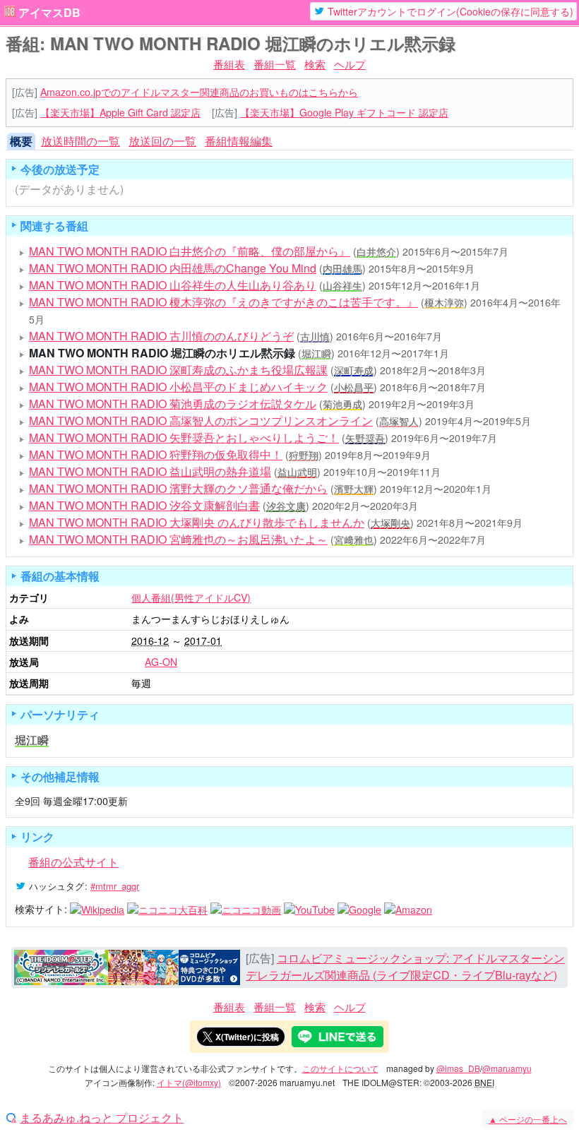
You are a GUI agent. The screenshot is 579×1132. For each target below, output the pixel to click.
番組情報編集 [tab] (239, 141)
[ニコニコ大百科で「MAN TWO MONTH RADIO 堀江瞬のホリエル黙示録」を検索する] (167, 909)
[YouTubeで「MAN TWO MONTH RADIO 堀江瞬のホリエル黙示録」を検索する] (309, 909)
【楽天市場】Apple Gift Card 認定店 (120, 112)
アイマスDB (49, 13)
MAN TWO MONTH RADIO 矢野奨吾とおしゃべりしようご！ (184, 437)
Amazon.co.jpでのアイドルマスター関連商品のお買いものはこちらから (199, 92)
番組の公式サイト (73, 862)
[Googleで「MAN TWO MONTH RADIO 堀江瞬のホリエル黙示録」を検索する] (359, 909)
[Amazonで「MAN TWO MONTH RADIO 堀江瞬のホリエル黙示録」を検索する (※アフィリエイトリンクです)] (408, 909)
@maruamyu (507, 1068)
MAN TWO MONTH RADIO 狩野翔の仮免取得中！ (155, 454)
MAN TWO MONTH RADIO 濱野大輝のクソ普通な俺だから (178, 488)
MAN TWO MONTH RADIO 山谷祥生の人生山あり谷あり (172, 285)
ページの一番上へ (528, 1119)
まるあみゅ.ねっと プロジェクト (102, 1118)
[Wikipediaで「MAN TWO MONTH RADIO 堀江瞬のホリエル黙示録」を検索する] (97, 909)
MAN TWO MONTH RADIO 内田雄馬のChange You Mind (172, 268)
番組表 (229, 63)
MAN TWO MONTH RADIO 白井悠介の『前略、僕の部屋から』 (189, 251)
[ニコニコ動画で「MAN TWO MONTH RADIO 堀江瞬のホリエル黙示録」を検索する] (245, 909)
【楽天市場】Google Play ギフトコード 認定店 (344, 112)
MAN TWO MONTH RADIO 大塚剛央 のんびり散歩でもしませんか (196, 522)
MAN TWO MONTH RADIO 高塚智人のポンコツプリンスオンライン (201, 420)
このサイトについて (340, 1068)
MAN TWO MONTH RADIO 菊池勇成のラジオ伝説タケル (172, 403)
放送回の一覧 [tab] (162, 141)
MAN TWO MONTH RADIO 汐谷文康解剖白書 (144, 505)
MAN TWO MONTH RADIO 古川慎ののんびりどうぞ (161, 336)
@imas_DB (458, 1068)
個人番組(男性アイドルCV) (191, 597)
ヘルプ (350, 63)
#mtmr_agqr (114, 886)
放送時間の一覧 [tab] (80, 141)
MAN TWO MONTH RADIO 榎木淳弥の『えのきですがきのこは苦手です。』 (223, 302)
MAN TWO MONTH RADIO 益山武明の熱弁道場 (150, 471)
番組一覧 (274, 63)
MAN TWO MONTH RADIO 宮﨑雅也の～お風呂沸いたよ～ (178, 539)
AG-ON (161, 662)
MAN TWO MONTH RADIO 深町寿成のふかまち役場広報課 (178, 370)
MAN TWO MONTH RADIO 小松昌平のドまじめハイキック (178, 387)
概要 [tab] (21, 141)
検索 (315, 63)
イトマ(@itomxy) (189, 1082)
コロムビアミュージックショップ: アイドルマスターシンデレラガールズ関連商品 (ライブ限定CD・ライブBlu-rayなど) (405, 966)
